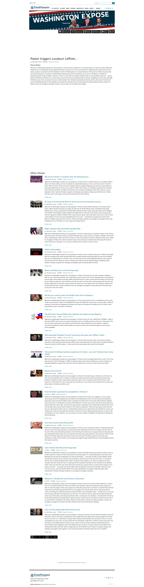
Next (55, 537)
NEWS (67, 8)
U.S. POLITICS (55, 8)
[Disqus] (72, 109)
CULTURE (62, 8)
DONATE (98, 8)
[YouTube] (108, 8)
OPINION (72, 8)
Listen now (48, 197)
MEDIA (86, 8)
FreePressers (40, 8)
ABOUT (92, 8)
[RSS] (112, 8)
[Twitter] (106, 8)
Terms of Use (52, 584)
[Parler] (110, 8)
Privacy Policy (44, 584)
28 (51, 537)
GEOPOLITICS (80, 8)
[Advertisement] (72, 45)
